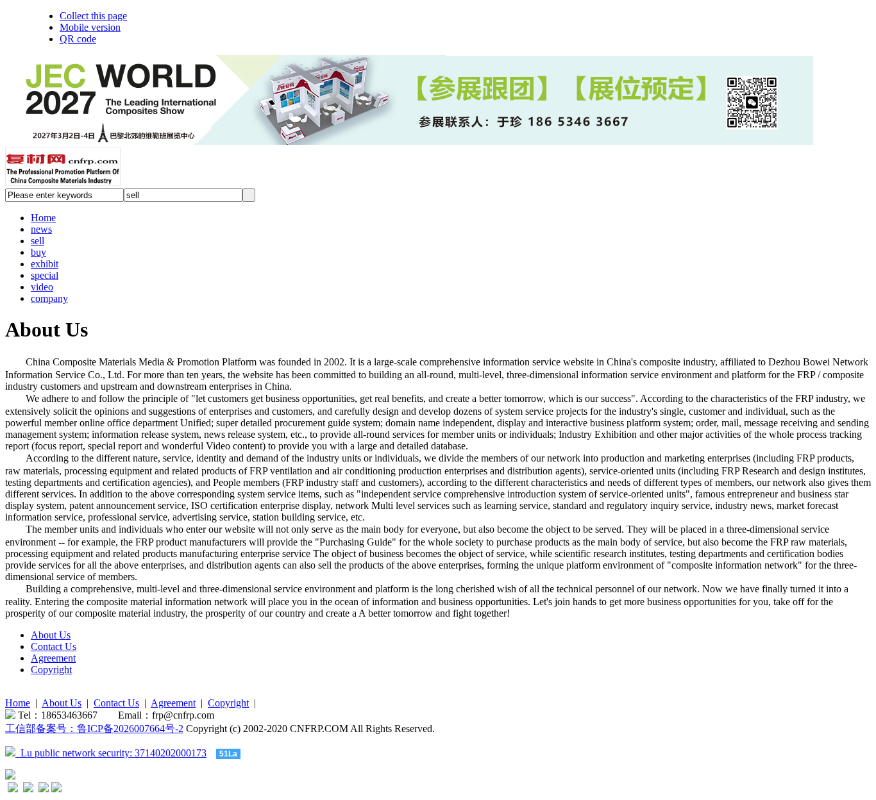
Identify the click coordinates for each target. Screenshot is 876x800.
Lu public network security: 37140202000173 (110, 752)
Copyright (51, 669)
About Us (51, 634)
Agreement (53, 658)
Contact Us (53, 646)
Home (17, 702)
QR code (78, 38)
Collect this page (93, 15)
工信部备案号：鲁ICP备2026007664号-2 (94, 728)
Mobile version (90, 27)
